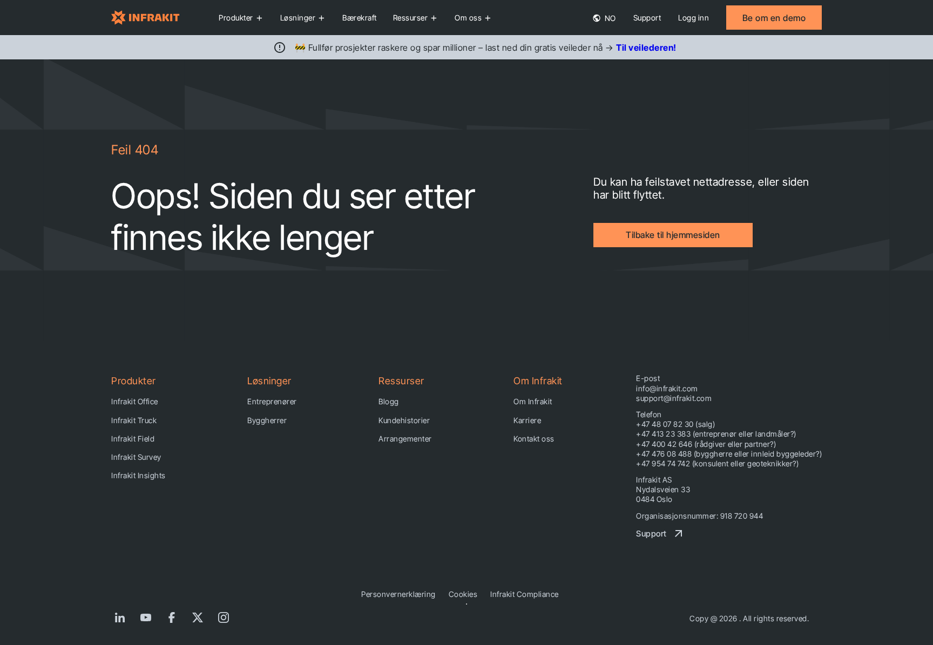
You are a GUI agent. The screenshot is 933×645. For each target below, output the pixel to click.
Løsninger (298, 17)
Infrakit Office (134, 401)
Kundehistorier (404, 420)
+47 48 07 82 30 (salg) (675, 424)
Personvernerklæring (398, 594)
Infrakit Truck (134, 420)
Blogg (388, 401)
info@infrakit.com (667, 388)
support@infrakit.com (674, 398)
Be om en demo (774, 17)
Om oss (468, 17)
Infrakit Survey (136, 456)
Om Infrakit (532, 401)
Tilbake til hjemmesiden (673, 234)
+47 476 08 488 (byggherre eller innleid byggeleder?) (729, 453)
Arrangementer (405, 438)
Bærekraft (359, 17)
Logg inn (693, 17)
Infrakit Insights (138, 475)
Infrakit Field (132, 438)
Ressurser (410, 17)
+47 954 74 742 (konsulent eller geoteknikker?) (717, 463)
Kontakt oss (534, 438)
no (609, 18)
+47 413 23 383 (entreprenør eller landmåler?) (716, 433)
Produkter (236, 17)
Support (647, 17)
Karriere (527, 420)
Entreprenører (272, 401)
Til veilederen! (646, 47)
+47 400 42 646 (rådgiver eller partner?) (706, 444)
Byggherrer (267, 420)
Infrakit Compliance (524, 594)
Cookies (463, 594)
